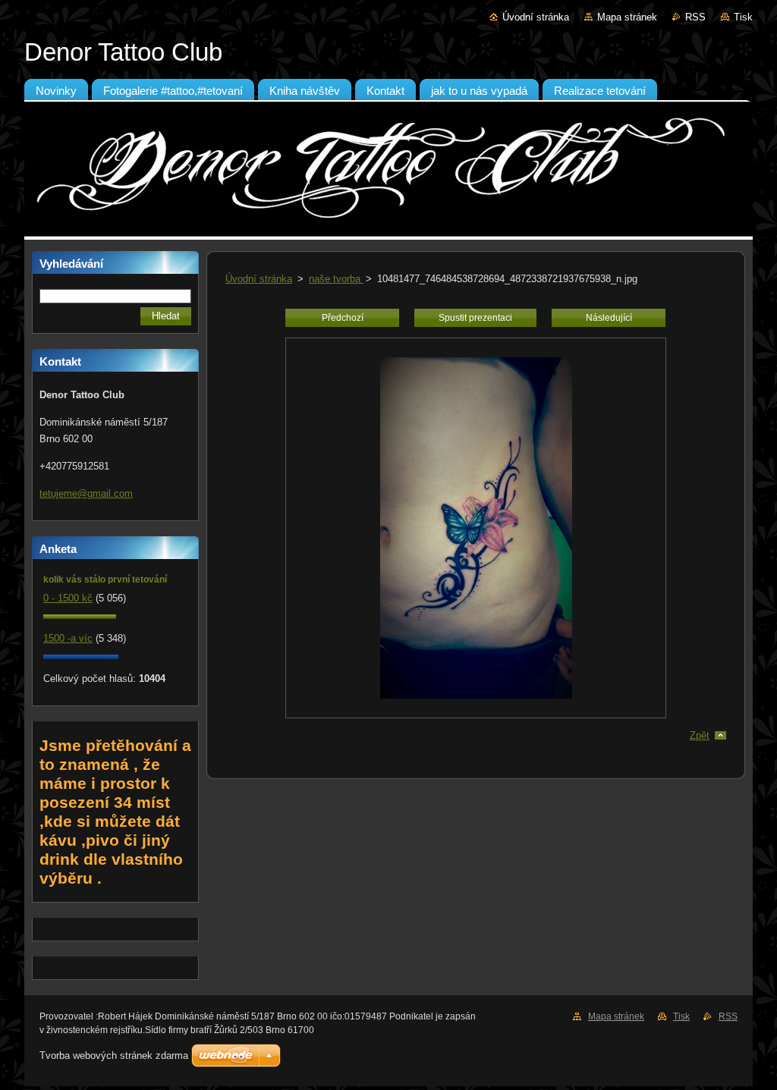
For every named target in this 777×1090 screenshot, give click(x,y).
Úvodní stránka (535, 17)
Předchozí (342, 318)
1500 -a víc (68, 638)
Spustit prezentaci (475, 318)
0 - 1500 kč (68, 598)
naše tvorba (336, 278)
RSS (695, 17)
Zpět (699, 735)
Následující (609, 318)
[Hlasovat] (79, 615)
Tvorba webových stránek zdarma (113, 1055)
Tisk (743, 17)
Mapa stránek (627, 17)
